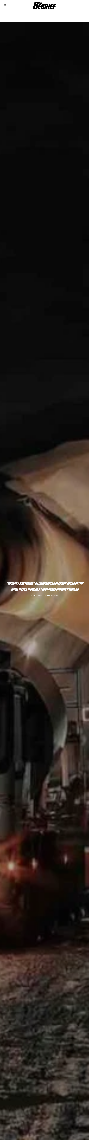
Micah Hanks (36, 595)
